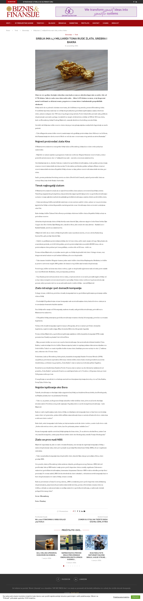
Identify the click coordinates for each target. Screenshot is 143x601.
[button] (19, 2)
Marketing (73, 23)
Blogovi (52, 23)
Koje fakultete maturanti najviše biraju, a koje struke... (96, 555)
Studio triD (75, 593)
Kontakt (96, 23)
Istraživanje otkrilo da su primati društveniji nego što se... (46, 2)
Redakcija (62, 23)
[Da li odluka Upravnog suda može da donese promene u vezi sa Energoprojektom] (46, 542)
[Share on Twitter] (79, 511)
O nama (105, 23)
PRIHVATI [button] (135, 597)
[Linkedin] (136, 2)
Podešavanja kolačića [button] (121, 597)
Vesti (8, 23)
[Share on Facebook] (77, 511)
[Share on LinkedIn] (82, 511)
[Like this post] (75, 511)
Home (8, 30)
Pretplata (85, 23)
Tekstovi (40, 23)
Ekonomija (25, 30)
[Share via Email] (84, 511)
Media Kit (115, 23)
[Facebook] (133, 2)
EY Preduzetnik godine (24, 23)
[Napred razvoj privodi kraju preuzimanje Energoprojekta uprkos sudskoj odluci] (71, 542)
